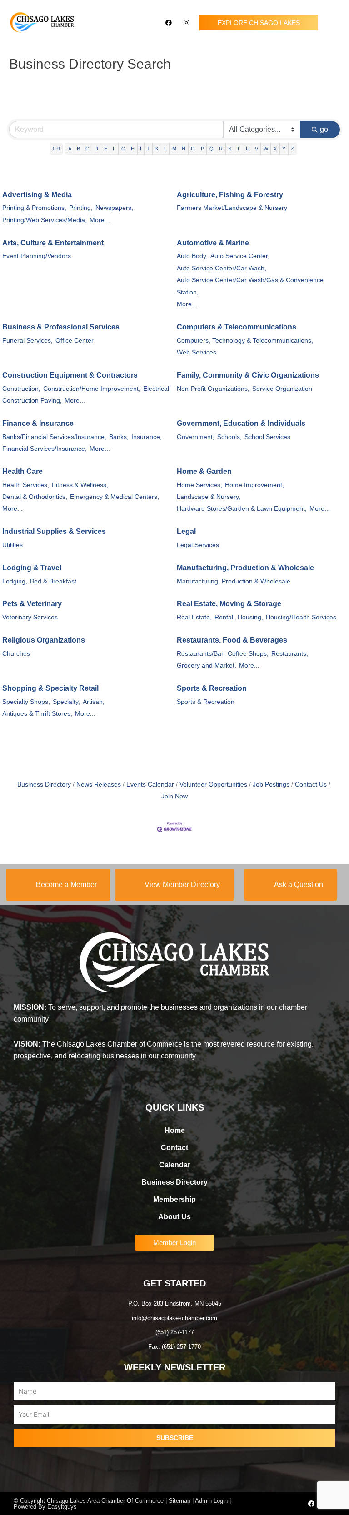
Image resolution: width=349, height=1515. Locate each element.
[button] (333, 22)
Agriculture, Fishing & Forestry (230, 195)
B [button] (78, 148)
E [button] (105, 148)
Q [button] (211, 148)
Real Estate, (194, 617)
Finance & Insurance (38, 423)
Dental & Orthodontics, (34, 496)
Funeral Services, (27, 340)
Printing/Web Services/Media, (44, 220)
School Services (267, 437)
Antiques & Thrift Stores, (37, 713)
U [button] (247, 148)
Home (175, 1130)
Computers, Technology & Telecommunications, (245, 340)
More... (100, 220)
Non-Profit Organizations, (213, 388)
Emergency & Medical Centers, (114, 496)
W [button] (266, 148)
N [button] (183, 148)
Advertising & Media (37, 195)
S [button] (229, 148)
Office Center (74, 340)
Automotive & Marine (213, 243)
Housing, (250, 617)
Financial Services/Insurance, (44, 448)
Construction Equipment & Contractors (70, 375)
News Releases (98, 784)
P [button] (202, 148)
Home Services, (199, 485)
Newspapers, (114, 207)
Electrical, (157, 388)
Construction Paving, (32, 400)
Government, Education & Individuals (241, 423)
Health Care (22, 471)
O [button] (193, 148)
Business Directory (44, 784)
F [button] (114, 148)
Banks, (119, 437)
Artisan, (94, 701)
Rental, (224, 617)
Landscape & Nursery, (208, 496)
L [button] (165, 148)
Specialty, (66, 701)
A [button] (69, 148)
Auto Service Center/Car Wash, (221, 268)
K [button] (157, 148)
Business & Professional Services (61, 327)
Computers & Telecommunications (236, 327)
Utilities (12, 545)
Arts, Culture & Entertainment (53, 243)
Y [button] (283, 148)
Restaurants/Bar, (201, 653)
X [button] (275, 148)
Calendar (174, 1165)
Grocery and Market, (206, 665)
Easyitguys (62, 1506)
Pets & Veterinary (32, 604)
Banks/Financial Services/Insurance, (54, 437)
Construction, (21, 388)
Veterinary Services (30, 617)
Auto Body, (192, 256)
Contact (174, 1147)
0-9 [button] (56, 148)
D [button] (96, 148)
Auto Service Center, (239, 256)
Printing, (81, 207)
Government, (195, 437)
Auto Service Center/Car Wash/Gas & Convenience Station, (250, 286)
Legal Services (198, 545)
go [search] (324, 129)
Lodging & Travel (31, 568)
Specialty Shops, (26, 701)
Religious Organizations (43, 640)
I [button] (140, 148)
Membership (174, 1199)
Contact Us (311, 784)
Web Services (196, 352)
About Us (174, 1217)
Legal (186, 531)
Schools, (229, 437)
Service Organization (282, 388)
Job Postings (271, 784)
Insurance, (146, 437)
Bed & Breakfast (53, 581)
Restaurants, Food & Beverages (232, 640)
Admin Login (211, 1500)
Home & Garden (204, 471)
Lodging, (14, 581)
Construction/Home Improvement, (91, 388)
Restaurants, (289, 653)
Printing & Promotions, (34, 207)
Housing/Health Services (301, 617)
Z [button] (292, 148)
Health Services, (25, 485)
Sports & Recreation (212, 688)
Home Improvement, (254, 485)
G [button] (123, 148)
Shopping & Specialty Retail (50, 688)
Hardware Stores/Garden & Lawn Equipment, (242, 508)
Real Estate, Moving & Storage (229, 604)
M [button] (174, 148)
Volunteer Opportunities (213, 784)
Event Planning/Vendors (36, 256)
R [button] (221, 148)
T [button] (238, 148)
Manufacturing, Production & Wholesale (245, 568)
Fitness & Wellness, (80, 485)
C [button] (87, 148)
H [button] (133, 148)
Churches (16, 653)
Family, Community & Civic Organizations (248, 375)
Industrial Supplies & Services (54, 531)
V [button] (256, 148)
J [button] (148, 148)
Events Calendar (150, 784)
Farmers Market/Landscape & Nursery (232, 207)
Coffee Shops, (248, 653)
